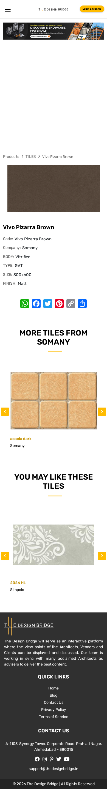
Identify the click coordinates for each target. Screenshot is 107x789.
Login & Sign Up (92, 8)
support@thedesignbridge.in (53, 768)
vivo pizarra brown (57, 157)
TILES (31, 156)
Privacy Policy (53, 709)
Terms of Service (53, 716)
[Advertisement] (53, 96)
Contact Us (53, 702)
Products (11, 156)
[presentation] (5, 412)
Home (53, 688)
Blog (53, 695)
